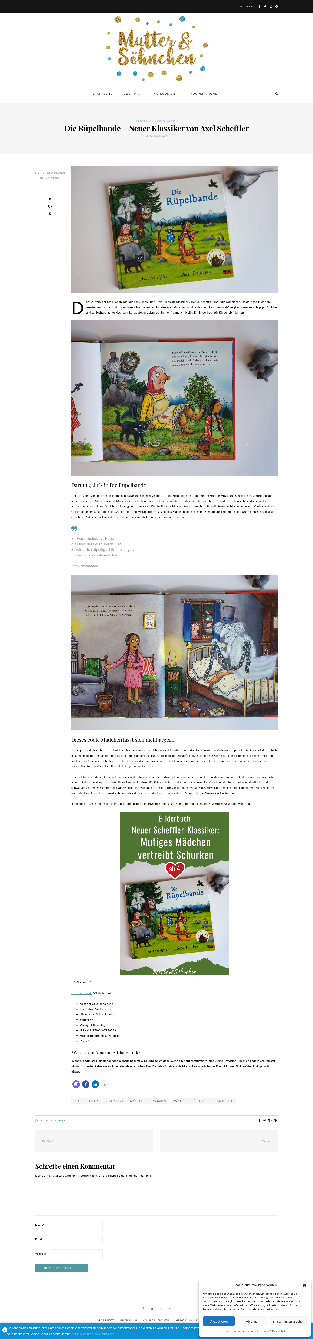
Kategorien (164, 93)
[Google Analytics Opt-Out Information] (4, 1331)
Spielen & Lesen (166, 121)
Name (39, 1225)
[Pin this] (50, 214)
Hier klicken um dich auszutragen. (92, 1334)
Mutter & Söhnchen (50, 172)
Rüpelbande (200, 1100)
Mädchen (159, 1100)
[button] (304, 1285)
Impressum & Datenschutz (240, 1331)
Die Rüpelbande (81, 993)
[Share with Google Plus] (50, 206)
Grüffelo (137, 1100)
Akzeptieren (219, 1321)
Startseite (103, 93)
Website (40, 1253)
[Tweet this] (50, 199)
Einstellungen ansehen (288, 1321)
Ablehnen (252, 1321)
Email (39, 1239)
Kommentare (50, 178)
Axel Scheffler (86, 1100)
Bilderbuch (144, 121)
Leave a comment (52, 1120)
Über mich (133, 93)
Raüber (178, 1100)
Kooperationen (205, 93)
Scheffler (225, 1100)
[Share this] (50, 192)
